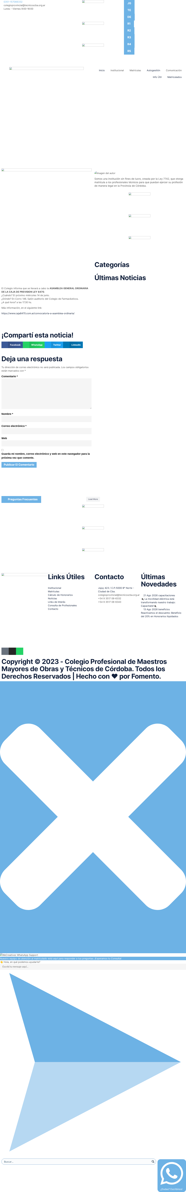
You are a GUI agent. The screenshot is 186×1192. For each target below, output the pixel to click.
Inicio (102, 70)
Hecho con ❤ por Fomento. (118, 676)
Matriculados (174, 77)
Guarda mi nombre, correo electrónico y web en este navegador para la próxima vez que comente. (45, 455)
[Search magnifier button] (153, 1162)
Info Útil (157, 77)
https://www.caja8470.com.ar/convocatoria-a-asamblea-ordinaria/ (38, 313)
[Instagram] (12, 651)
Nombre (7, 413)
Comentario (9, 376)
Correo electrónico (13, 426)
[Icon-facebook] (5, 651)
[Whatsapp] (19, 651)
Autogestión (153, 70)
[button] (12, 345)
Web (4, 438)
